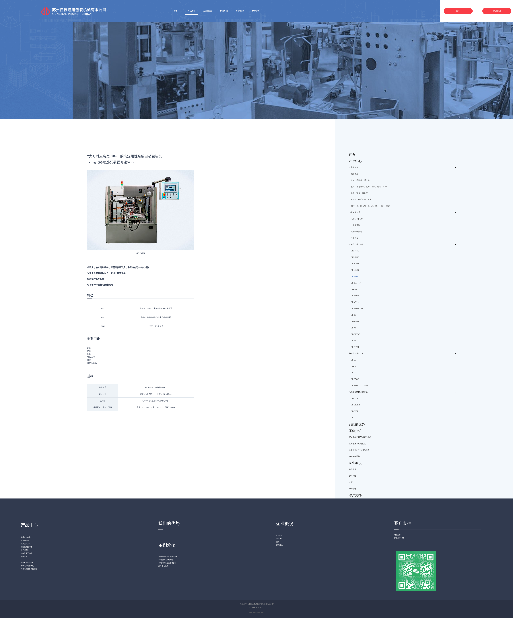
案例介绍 (355, 431)
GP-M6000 (355, 321)
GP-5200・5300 (357, 309)
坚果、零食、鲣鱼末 (359, 193)
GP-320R (354, 277)
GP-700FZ (355, 296)
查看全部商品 (25, 537)
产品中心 (355, 161)
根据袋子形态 (356, 232)
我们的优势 (357, 424)
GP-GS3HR (355, 405)
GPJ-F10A (355, 251)
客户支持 (355, 495)
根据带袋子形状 (26, 553)
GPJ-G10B (355, 257)
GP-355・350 (356, 283)
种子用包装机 (354, 456)
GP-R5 (353, 373)
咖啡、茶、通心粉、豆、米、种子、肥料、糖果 (370, 206)
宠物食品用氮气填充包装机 (360, 437)
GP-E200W (355, 334)
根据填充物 (355, 225)
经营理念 (352, 489)
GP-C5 (353, 360)
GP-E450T (355, 347)
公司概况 (352, 469)
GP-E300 (354, 341)
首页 (352, 154)
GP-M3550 (355, 270)
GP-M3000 (355, 264)
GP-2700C (355, 379)
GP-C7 (353, 366)
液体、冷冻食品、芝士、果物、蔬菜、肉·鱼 (369, 187)
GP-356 (354, 289)
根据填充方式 (354, 212)
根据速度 (354, 238)
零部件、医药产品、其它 (361, 200)
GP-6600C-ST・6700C (360, 386)
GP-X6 (353, 328)
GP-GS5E (354, 411)
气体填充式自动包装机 (358, 392)
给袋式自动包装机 (356, 244)
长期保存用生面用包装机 (359, 450)
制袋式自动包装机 (356, 354)
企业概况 (355, 463)
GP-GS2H (355, 398)
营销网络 (352, 476)
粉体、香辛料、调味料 (360, 180)
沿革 (351, 482)
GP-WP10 (355, 302)
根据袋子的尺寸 (357, 219)
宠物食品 (354, 174)
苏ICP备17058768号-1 (256, 607)
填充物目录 (353, 167)
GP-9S (353, 315)
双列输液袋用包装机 (357, 444)
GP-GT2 (354, 418)
